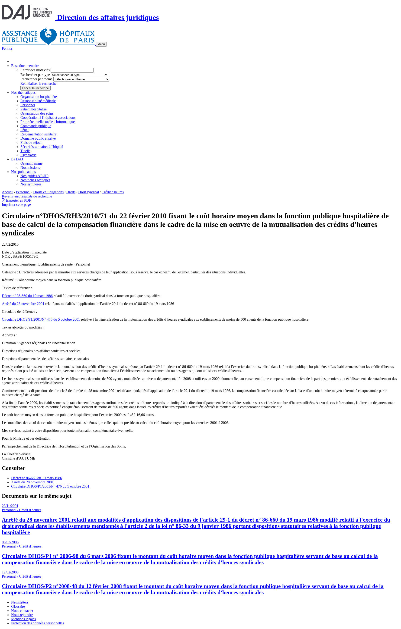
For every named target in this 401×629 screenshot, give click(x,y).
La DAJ (17, 159)
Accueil (7, 192)
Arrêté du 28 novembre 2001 (23, 304)
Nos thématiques (23, 92)
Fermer (7, 48)
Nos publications (23, 172)
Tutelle (25, 151)
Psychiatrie (28, 155)
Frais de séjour (31, 142)
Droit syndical (88, 192)
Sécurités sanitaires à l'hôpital (41, 147)
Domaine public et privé (38, 138)
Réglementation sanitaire (38, 134)
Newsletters (19, 602)
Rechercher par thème (36, 79)
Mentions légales (23, 619)
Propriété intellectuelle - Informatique (47, 122)
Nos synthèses (30, 184)
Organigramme (31, 163)
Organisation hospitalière (38, 97)
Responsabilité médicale (38, 101)
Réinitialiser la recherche (38, 83)
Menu (101, 44)
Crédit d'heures (113, 192)
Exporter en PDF (18, 200)
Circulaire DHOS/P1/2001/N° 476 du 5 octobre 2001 (41, 319)
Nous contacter (22, 611)
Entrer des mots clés (35, 70)
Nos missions (30, 167)
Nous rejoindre (22, 615)
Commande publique (35, 126)
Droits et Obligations (48, 192)
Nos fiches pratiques (35, 180)
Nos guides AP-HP (34, 176)
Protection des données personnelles (37, 623)
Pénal (24, 130)
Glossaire (18, 606)
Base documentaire (25, 66)
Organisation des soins (36, 113)
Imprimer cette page (16, 205)
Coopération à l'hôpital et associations (47, 117)
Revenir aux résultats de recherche (27, 196)
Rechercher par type (35, 75)
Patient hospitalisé (33, 109)
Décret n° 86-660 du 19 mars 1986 (27, 296)
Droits (70, 192)
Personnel (27, 105)
